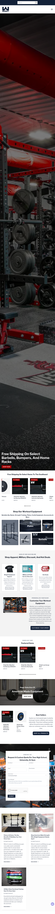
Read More (7, 861)
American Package (44, 496)
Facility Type (10, 773)
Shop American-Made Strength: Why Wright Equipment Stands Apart (40, 836)
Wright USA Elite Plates (45, 665)
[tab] (19, 674)
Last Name (31, 762)
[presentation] (14, 823)
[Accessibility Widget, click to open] (52, 904)
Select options (7, 502)
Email (9, 768)
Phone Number (32, 768)
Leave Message (11, 779)
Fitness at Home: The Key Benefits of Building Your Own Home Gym (13, 836)
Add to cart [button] (42, 500)
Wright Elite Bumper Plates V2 (20, 726)
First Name (10, 762)
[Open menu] (51, 9)
